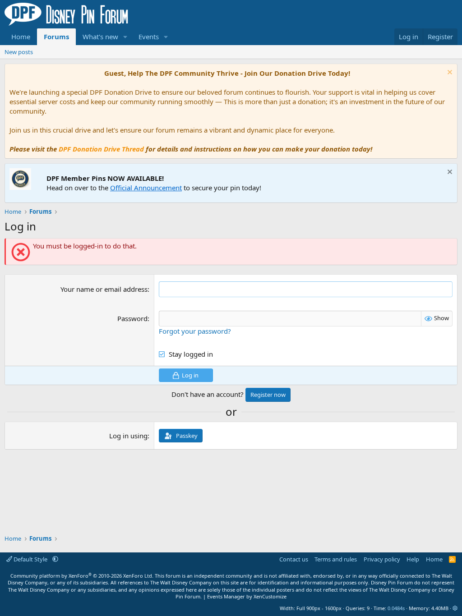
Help (413, 559)
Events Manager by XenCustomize (246, 596)
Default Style (30, 559)
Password (132, 318)
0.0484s (396, 608)
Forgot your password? (195, 331)
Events (149, 36)
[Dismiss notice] (449, 73)
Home (20, 36)
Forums (56, 36)
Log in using (128, 435)
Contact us (293, 559)
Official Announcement (146, 187)
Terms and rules (335, 559)
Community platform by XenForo (81, 575)
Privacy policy (382, 559)
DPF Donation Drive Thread (101, 148)
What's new (100, 36)
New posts (19, 52)
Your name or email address (104, 289)
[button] (125, 36)
